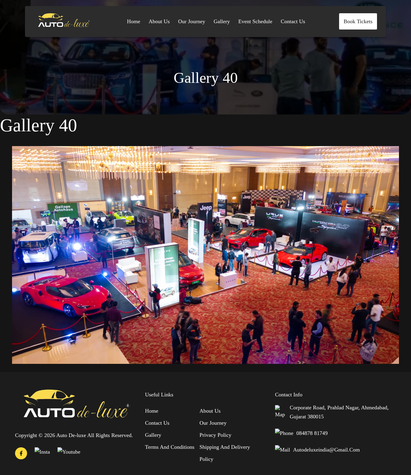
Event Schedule (255, 21)
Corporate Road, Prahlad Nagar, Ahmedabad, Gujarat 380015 (339, 412)
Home (133, 21)
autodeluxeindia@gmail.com (326, 450)
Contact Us (293, 21)
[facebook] (21, 454)
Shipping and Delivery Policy (224, 453)
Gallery (222, 21)
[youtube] (68, 451)
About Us (159, 21)
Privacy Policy (215, 435)
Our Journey (191, 21)
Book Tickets (358, 21)
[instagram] (42, 451)
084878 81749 (312, 433)
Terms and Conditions (169, 447)
